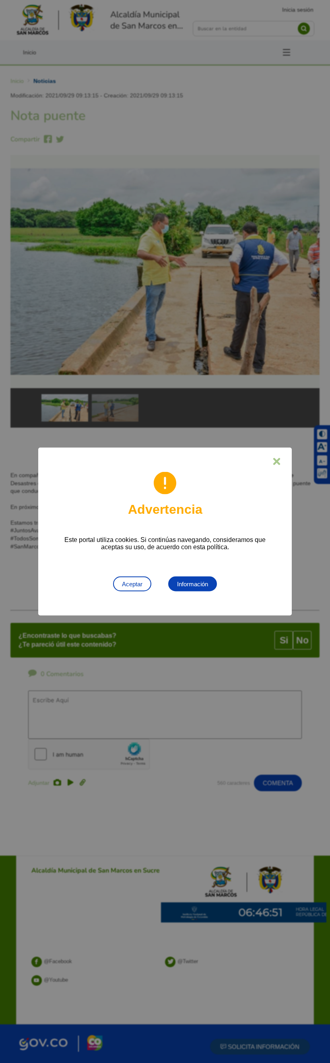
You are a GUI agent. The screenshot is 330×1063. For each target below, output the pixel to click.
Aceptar (132, 584)
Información (192, 584)
